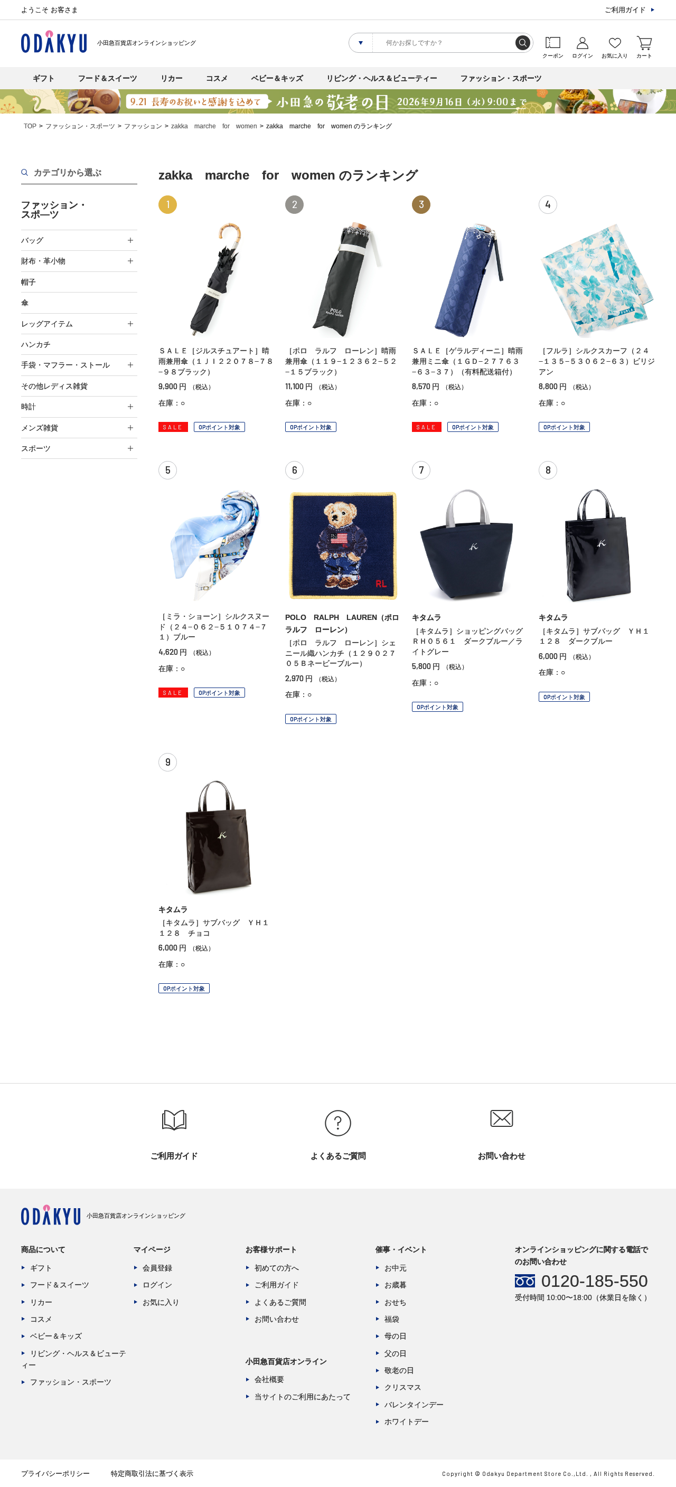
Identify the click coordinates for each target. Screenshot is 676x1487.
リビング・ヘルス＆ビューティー (381, 78)
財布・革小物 (43, 261)
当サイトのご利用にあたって (303, 1396)
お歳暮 (395, 1285)
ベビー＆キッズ (277, 78)
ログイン (157, 1285)
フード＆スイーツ (107, 78)
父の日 (395, 1353)
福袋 (391, 1319)
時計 (28, 406)
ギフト (44, 78)
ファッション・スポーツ (501, 78)
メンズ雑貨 (39, 427)
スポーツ (36, 448)
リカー (172, 78)
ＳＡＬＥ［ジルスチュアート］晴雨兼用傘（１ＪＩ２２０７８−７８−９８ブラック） (216, 360)
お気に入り (161, 1302)
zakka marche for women (214, 126)
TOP (30, 126)
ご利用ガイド (625, 9)
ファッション (143, 126)
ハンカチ (36, 344)
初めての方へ (277, 1268)
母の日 (395, 1336)
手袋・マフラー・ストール (65, 365)
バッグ (32, 240)
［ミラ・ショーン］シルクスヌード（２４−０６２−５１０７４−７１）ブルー (213, 626)
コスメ (217, 78)
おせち (395, 1302)
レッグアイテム (47, 323)
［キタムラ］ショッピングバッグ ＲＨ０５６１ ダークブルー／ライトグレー (471, 641)
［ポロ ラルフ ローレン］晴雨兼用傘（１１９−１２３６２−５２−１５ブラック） (341, 360)
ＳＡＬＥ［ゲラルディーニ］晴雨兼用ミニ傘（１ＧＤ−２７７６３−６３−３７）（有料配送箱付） (467, 360)
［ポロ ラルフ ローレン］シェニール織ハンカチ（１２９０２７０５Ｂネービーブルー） (340, 652)
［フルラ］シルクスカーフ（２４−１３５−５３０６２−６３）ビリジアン (597, 360)
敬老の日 (399, 1370)
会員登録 (157, 1268)
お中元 (395, 1268)
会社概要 (269, 1379)
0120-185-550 (594, 1281)
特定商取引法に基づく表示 (152, 1473)
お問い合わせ (277, 1319)
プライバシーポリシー (55, 1473)
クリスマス (402, 1387)
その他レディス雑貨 (54, 386)
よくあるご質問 (280, 1302)
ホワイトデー (406, 1421)
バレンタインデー (414, 1404)
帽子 (28, 282)
